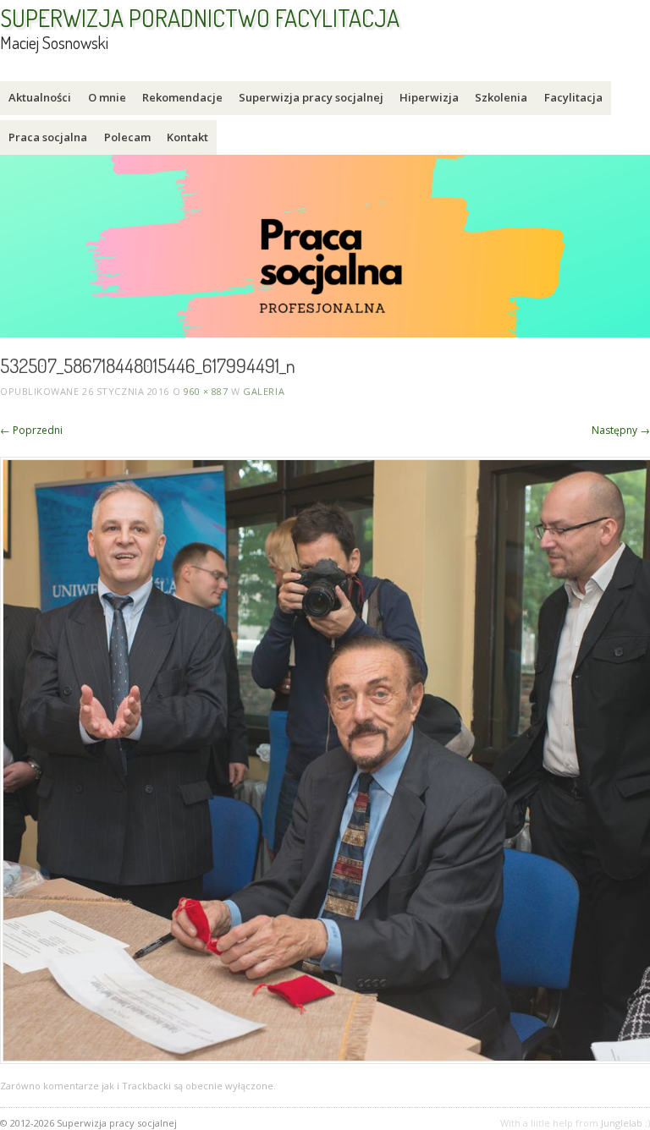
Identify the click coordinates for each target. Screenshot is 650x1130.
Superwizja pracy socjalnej (311, 97)
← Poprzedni (31, 430)
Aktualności (39, 97)
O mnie (107, 97)
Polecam (127, 137)
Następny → (621, 430)
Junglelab (621, 1122)
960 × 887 (206, 391)
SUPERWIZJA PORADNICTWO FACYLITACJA (199, 18)
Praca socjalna (47, 137)
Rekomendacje (182, 97)
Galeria (263, 391)
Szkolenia (501, 97)
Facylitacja (573, 97)
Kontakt (187, 137)
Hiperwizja (429, 97)
